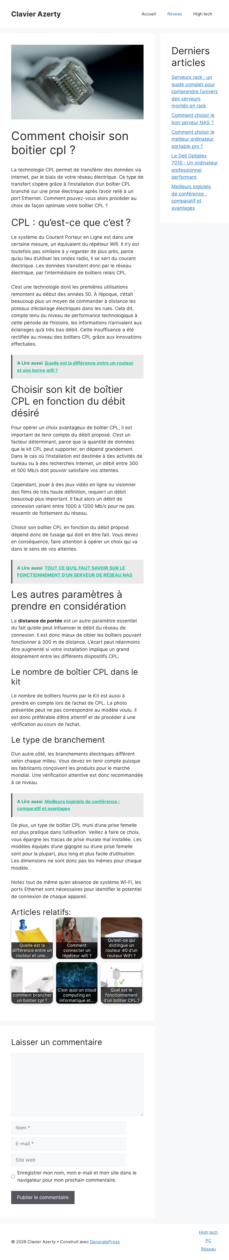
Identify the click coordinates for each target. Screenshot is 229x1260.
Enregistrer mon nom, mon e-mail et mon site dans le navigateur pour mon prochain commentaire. (77, 1176)
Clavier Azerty (36, 14)
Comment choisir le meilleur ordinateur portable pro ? (192, 139)
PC (208, 1240)
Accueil (149, 13)
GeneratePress (105, 1241)
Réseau (174, 13)
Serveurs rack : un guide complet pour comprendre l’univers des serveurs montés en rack (194, 91)
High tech (202, 13)
